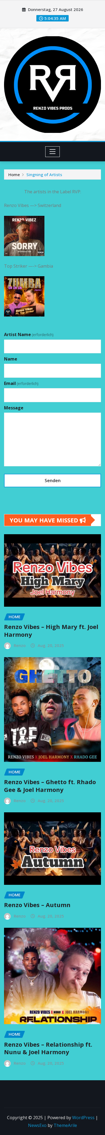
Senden (53, 480)
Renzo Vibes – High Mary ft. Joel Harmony (51, 630)
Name (10, 359)
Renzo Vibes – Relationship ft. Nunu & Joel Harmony (48, 1048)
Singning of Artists (44, 174)
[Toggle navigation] (52, 151)
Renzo (20, 645)
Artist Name (29, 334)
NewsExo (37, 1125)
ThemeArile (65, 1125)
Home (14, 174)
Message (13, 408)
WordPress (83, 1118)
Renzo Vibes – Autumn (37, 905)
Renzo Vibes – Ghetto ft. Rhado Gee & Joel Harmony (50, 786)
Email (21, 383)
